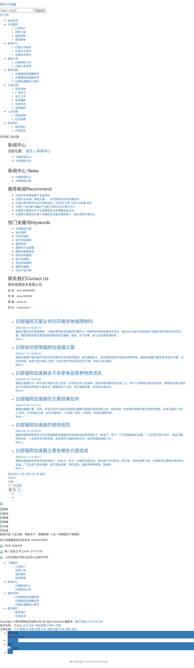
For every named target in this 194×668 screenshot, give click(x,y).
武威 (49, 629)
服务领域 (13, 70)
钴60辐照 (21, 232)
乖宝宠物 (20, 89)
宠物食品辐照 (23, 262)
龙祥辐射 (20, 100)
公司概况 (13, 24)
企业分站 (28, 625)
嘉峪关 (24, 629)
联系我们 (20, 126)
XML (59, 625)
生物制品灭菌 (23, 228)
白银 (37, 629)
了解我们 (13, 563)
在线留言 (20, 130)
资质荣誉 (20, 39)
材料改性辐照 (23, 255)
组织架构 (20, 36)
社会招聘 (20, 119)
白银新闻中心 (23, 157)
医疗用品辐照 (23, 240)
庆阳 (74, 629)
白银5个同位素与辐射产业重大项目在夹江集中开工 (45, 206)
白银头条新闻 (23, 66)
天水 (43, 629)
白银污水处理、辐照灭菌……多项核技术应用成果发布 (47, 199)
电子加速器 (22, 259)
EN (7, 15)
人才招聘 (13, 111)
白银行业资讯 (23, 51)
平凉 (61, 629)
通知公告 (13, 58)
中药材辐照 (22, 236)
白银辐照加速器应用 (27, 77)
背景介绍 (20, 32)
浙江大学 (20, 96)
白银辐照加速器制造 (27, 73)
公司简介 (20, 28)
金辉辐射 (20, 108)
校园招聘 (20, 115)
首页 (29, 150)
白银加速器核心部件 (27, 81)
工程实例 (13, 85)
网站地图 (41, 625)
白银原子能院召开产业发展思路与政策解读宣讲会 (45, 210)
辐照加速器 (22, 266)
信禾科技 (20, 104)
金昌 (31, 629)
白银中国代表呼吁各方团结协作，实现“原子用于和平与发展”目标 (54, 203)
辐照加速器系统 (25, 251)
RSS (51, 625)
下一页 (12, 485)
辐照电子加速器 (25, 247)
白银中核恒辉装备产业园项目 (33, 195)
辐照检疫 (21, 244)
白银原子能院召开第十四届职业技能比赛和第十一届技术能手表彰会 (55, 214)
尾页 (19, 485)
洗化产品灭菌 (23, 270)
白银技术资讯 (23, 54)
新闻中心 (13, 43)
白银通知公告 (23, 62)
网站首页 (13, 20)
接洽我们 (13, 123)
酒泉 (67, 629)
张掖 (55, 629)
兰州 (16, 629)
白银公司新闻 (23, 47)
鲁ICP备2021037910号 (89, 621)
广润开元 (20, 92)
